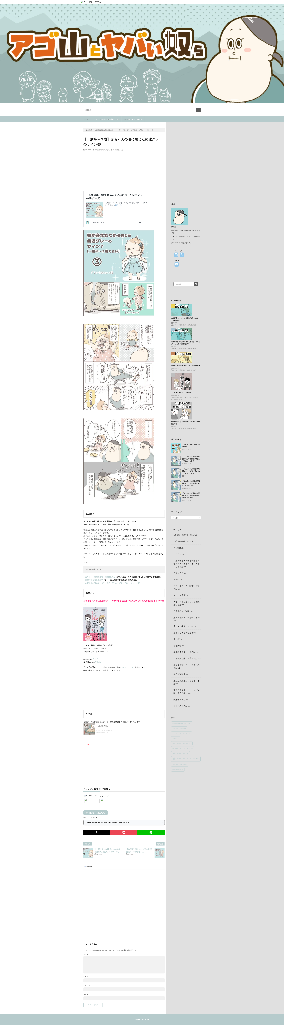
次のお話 (151, 120)
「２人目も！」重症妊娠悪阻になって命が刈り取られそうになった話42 (191, 483)
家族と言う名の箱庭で (94, 580)
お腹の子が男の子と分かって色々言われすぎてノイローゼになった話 (112, 583)
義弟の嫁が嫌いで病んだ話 (185, 658)
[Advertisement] (124, 168)
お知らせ (177, 554)
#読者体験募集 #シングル (182, 723)
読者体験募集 (179, 674)
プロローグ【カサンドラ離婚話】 (182, 392)
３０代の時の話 (180, 706)
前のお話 (98, 120)
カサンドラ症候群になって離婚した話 (100, 577)
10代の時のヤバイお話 (184, 535)
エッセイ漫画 (179, 595)
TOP (124, 120)
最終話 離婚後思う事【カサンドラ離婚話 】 (185, 365)
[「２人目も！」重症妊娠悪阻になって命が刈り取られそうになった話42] (176, 485)
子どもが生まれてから (183, 626)
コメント (86, 954)
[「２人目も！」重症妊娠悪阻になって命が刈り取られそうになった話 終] (176, 461)
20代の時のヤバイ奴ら (179, 397)
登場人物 (177, 645)
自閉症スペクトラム (180, 753)
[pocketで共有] (123, 832)
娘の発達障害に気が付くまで (103, 149)
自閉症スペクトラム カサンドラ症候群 (185, 759)
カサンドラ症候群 (179, 728)
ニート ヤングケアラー (181, 733)
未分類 (176, 639)
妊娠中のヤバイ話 (181, 611)
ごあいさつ (178, 573)
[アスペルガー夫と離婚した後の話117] (176, 448)
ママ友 (176, 738)
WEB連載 (178, 547)
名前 (85, 976)
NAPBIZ (146, 1019)
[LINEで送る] (151, 832)
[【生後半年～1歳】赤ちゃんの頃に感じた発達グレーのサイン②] (88, 853)
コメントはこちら (97, 812)
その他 (176, 579)
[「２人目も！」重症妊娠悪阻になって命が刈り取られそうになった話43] (176, 473)
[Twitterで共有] (96, 832)
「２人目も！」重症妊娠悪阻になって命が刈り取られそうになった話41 (191, 495)
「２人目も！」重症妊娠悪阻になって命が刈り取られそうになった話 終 (191, 459)
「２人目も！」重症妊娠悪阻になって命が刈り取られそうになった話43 (191, 471)
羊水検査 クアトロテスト (183, 748)
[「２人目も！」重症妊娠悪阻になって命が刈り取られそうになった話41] (176, 497)
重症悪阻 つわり (180, 765)
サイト (85, 994)
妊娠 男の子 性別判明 (182, 743)
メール (86, 985)
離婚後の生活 (119, 149)
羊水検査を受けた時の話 (184, 652)
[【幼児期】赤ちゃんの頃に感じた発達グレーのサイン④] (160, 853)
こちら (96, 659)
